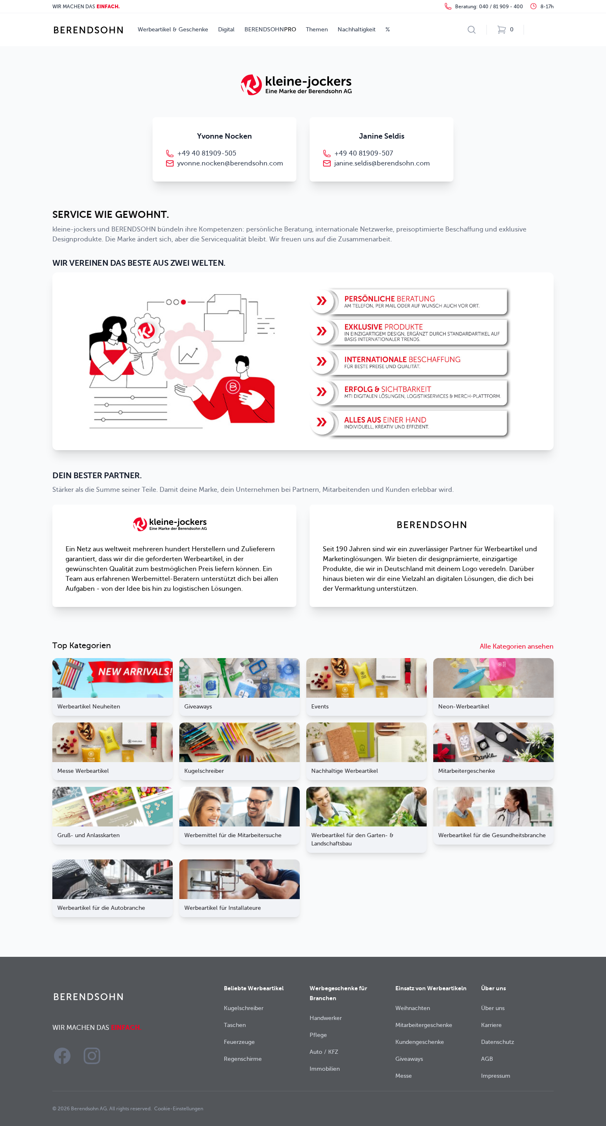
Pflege (318, 1035)
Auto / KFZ (324, 1052)
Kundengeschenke (419, 1042)
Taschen (235, 1025)
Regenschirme (243, 1059)
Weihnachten (412, 1008)
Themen (317, 29)
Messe (403, 1076)
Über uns (493, 1008)
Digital (226, 29)
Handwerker (326, 1018)
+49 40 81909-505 (206, 153)
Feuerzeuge (239, 1042)
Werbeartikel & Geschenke (173, 29)
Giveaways (409, 1059)
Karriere (491, 1025)
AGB (487, 1059)
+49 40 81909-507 (363, 153)
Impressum (495, 1076)
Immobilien (325, 1069)
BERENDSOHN (270, 29)
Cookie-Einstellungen (178, 1109)
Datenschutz (497, 1042)
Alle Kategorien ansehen (517, 646)
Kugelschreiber (243, 1008)
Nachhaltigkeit (357, 29)
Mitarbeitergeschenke (423, 1025)
